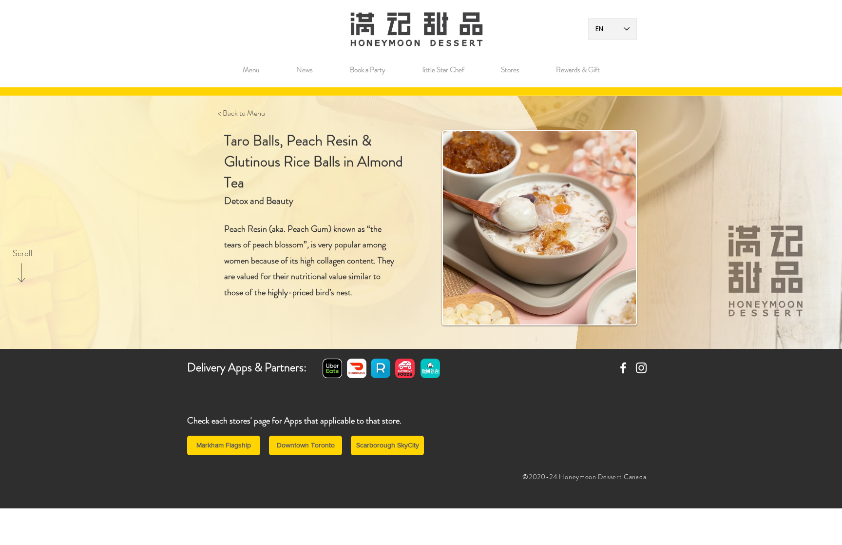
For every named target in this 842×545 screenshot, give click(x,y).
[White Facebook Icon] (623, 368)
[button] (509, 70)
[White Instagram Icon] (641, 368)
